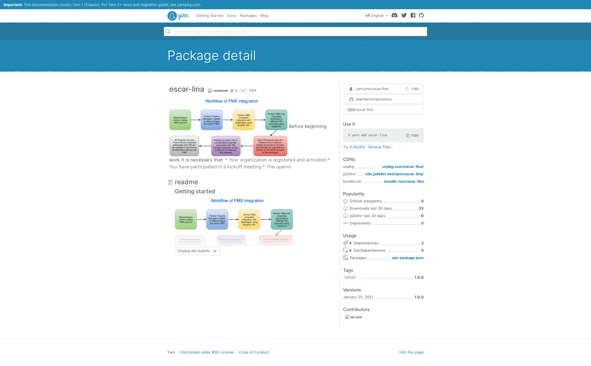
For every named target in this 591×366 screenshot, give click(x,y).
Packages (248, 15)
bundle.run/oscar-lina (404, 181)
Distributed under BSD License (207, 352)
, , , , (367, 250)
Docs (231, 15)
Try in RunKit (354, 147)
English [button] (377, 15)
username (220, 90)
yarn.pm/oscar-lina (372, 88)
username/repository (374, 99)
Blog (264, 15)
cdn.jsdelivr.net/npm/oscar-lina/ (394, 174)
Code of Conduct (254, 352)
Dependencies (366, 243)
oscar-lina (364, 109)
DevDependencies (369, 250)
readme (186, 182)
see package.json (408, 257)
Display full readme (194, 251)
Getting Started (209, 15)
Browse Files (379, 147)
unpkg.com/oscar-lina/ (403, 166)
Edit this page (411, 352)
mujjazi (356, 317)
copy (415, 89)
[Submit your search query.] (168, 31)
